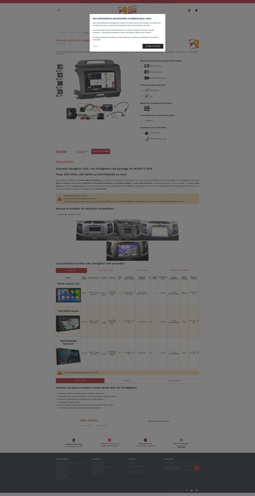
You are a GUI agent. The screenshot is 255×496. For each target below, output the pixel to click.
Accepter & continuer (153, 46)
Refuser (95, 46)
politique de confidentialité (119, 37)
